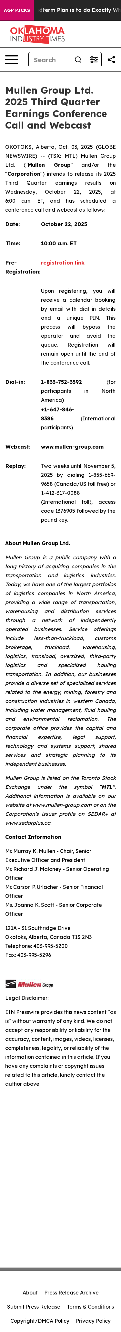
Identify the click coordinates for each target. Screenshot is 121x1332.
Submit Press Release (33, 1306)
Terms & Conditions (90, 1306)
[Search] (78, 59)
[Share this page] (111, 59)
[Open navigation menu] (11, 59)
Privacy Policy (93, 1321)
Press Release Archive (71, 1292)
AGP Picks (17, 10)
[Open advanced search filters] (93, 59)
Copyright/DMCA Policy (39, 1321)
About (30, 1292)
